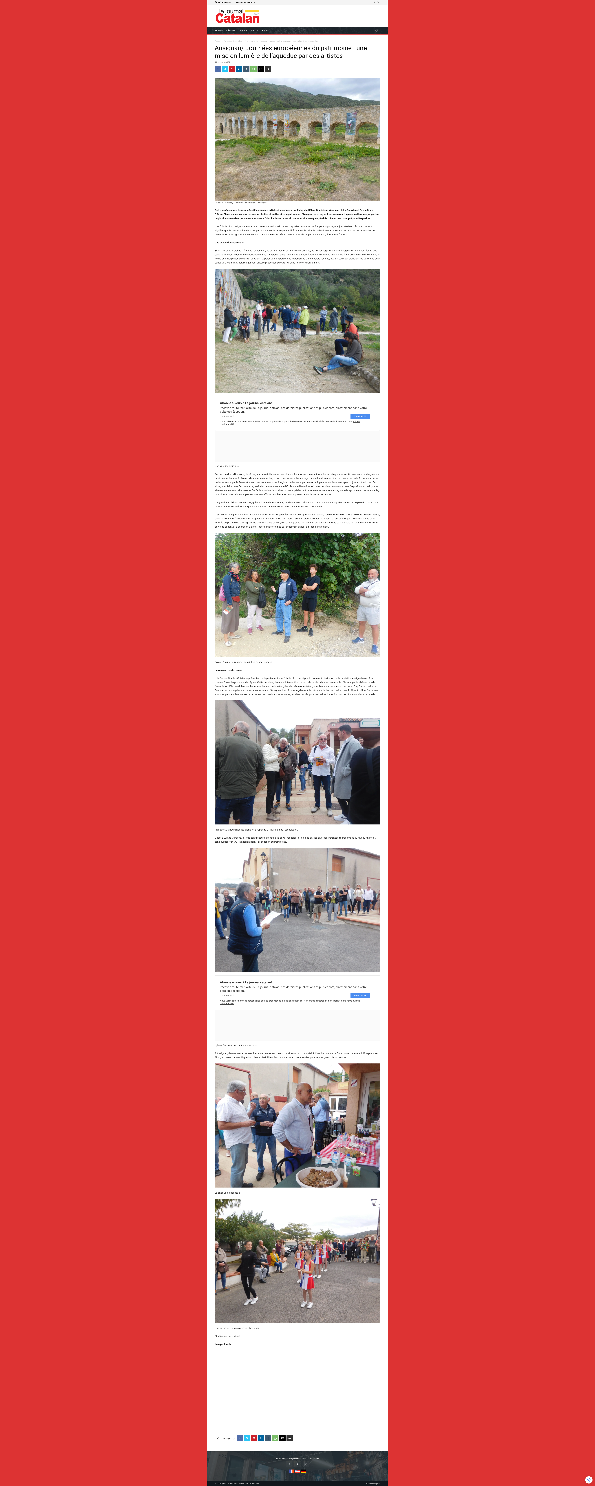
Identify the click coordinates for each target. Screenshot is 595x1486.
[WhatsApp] (253, 69)
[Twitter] (378, 2)
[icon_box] (259, 3)
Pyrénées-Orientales (233, 41)
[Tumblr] (246, 69)
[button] (376, 30)
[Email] (261, 69)
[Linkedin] (239, 69)
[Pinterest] (232, 69)
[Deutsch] (303, 1473)
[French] (291, 1473)
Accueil (218, 41)
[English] (297, 1473)
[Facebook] (375, 2)
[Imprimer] (268, 69)
